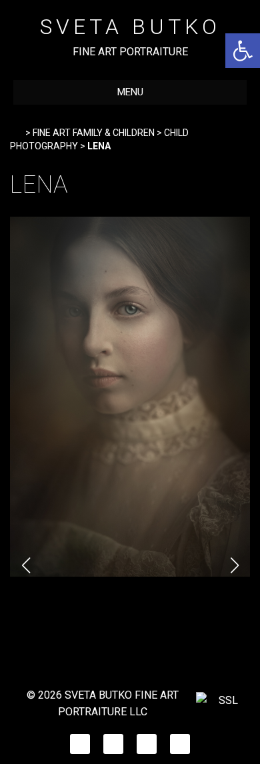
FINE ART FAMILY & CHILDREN (94, 132)
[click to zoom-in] (130, 573)
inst (113, 740)
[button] (242, 50)
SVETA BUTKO (130, 26)
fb (80, 740)
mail (180, 740)
